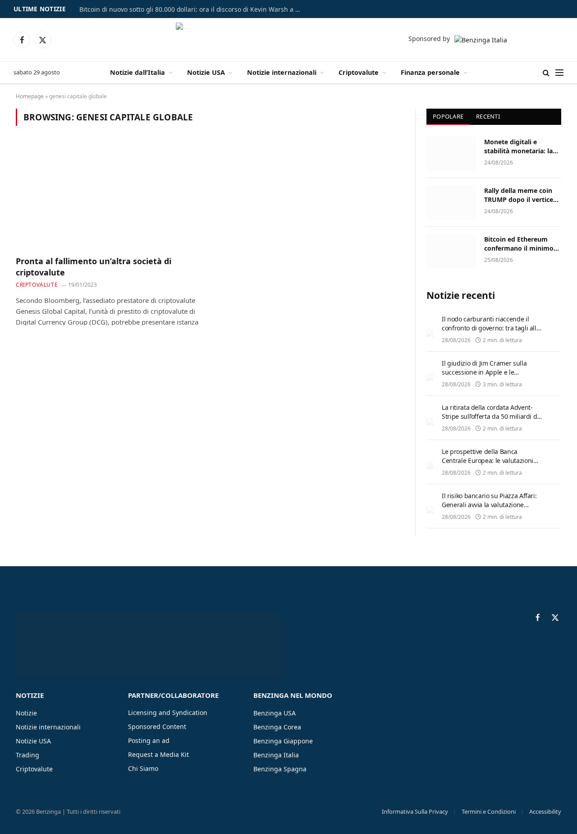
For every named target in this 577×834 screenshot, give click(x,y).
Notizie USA (206, 72)
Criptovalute (359, 72)
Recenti (488, 116)
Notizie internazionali (281, 72)
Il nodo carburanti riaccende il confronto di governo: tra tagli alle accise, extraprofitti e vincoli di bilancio (491, 332)
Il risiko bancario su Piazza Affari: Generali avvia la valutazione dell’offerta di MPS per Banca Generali (489, 509)
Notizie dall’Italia (137, 72)
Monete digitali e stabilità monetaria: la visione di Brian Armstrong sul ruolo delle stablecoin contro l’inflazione (519, 146)
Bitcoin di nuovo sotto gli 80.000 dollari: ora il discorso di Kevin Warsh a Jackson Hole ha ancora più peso (192, 9)
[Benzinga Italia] (289, 39)
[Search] (546, 73)
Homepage (30, 96)
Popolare (448, 116)
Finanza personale (430, 72)
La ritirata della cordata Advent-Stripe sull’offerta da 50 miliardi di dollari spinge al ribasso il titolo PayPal (490, 421)
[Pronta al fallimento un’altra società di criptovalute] (108, 196)
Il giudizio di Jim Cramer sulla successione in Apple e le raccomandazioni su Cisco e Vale (488, 372)
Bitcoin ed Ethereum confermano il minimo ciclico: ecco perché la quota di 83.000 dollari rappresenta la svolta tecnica (519, 244)
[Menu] (559, 73)
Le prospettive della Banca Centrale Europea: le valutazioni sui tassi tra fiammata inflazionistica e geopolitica (487, 465)
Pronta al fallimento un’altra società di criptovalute (93, 266)
